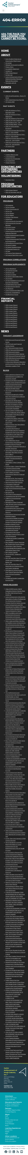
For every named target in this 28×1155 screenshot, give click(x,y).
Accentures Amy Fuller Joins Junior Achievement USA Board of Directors (14, 826)
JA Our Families (10, 207)
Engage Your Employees (12, 158)
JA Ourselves (9, 205)
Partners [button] (8, 1108)
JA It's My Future (10, 227)
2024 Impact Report (11, 190)
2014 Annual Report (11, 327)
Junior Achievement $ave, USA (14, 290)
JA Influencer (9, 288)
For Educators (12, 196)
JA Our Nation (9, 215)
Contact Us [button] (8, 1085)
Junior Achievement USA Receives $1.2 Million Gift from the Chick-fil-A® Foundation (15, 820)
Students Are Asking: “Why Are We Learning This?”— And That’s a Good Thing (15, 420)
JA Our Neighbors (10, 268)
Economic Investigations (12, 292)
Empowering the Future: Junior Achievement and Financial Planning (14, 510)
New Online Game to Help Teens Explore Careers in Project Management (15, 742)
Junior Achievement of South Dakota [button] (12, 1138)
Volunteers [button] (9, 1096)
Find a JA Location (10, 1141)
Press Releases (10, 585)
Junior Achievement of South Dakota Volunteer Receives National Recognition (14, 79)
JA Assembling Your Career (13, 284)
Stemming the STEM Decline (14, 482)
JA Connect (8, 278)
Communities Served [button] (11, 1120)
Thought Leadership (13, 336)
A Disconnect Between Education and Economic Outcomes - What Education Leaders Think (15, 364)
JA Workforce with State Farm (14, 434)
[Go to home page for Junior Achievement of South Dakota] (11, 4)
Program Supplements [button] (12, 1104)
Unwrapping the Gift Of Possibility (15, 496)
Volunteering (11, 175)
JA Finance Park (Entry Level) (14, 255)
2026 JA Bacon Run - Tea (12, 122)
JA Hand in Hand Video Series (14, 276)
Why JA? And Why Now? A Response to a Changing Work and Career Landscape (14, 566)
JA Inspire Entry (10, 229)
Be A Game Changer (11, 552)
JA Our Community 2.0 (12, 209)
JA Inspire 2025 (9, 146)
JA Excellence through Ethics (14, 243)
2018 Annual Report (11, 319)
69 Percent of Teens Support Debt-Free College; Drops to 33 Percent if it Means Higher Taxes (14, 633)
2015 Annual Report (11, 325)
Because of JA (9, 492)
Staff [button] (6, 1116)
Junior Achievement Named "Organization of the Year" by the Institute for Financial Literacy (15, 774)
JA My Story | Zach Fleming (13, 546)
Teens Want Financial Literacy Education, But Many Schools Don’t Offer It (14, 452)
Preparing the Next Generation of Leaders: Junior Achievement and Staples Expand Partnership (15, 382)
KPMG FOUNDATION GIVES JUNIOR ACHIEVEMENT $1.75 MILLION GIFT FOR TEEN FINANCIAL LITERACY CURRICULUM (14, 994)
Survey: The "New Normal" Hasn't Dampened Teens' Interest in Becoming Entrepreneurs (15, 780)
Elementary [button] (8, 1130)
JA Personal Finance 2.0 (12, 249)
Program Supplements (14, 264)
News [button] (6, 1125)
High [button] (6, 1133)
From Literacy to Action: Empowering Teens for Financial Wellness (14, 474)
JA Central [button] (22, 1148)
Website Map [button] (14, 1148)
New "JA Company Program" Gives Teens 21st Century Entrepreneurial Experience (13, 936)
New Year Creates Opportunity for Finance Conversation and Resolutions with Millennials (15, 958)
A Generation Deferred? (12, 484)
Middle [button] (7, 1131)
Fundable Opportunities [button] (12, 1110)
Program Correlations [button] (11, 1106)
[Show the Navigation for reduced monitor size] (3, 10)
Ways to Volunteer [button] (11, 1098)
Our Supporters (10, 160)
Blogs (6, 370)
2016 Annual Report (11, 323)
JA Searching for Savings (12, 286)
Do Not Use (8, 75)
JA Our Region (9, 213)
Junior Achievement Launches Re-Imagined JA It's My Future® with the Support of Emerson (14, 639)
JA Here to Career (10, 274)
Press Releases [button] (9, 1123)
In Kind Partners (10, 156)
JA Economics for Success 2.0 (14, 221)
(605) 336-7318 (8, 1087)
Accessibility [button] (6, 1148)
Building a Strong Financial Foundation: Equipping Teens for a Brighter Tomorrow (15, 446)
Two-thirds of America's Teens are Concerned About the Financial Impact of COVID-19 (15, 736)
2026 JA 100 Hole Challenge (13, 120)
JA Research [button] (9, 1122)
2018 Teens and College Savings (14, 354)
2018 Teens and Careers (12, 352)
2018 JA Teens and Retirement (14, 350)
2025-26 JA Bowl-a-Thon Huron (14, 118)
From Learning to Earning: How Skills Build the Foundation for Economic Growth (14, 376)
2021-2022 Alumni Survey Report (15, 358)
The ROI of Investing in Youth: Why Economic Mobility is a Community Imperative (14, 406)
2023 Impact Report (11, 309)
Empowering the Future (12, 532)
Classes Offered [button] (10, 1099)
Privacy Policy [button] (20, 1146)
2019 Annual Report (11, 317)
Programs (8, 201)
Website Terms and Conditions (14, 65)
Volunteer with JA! (10, 83)
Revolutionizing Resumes (12, 526)
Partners (8, 150)
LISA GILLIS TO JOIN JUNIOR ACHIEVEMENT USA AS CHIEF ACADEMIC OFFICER (14, 1034)
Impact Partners (10, 162)
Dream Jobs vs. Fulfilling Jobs (14, 486)
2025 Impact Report (11, 73)
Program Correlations (14, 260)
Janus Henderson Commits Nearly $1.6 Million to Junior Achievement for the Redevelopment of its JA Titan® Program (14, 846)
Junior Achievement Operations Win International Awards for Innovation (14, 665)
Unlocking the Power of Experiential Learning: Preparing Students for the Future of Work (14, 430)
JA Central (8, 63)
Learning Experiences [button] (13, 1128)
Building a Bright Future (12, 524)
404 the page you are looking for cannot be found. (14, 36)
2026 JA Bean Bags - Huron (13, 124)
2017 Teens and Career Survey (14, 348)
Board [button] (7, 1118)
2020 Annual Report (11, 315)
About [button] (7, 1114)
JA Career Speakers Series (13, 247)
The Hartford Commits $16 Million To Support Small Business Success (15, 768)
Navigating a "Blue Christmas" (14, 502)
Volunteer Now (9, 180)
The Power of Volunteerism (13, 494)
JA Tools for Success (11, 270)
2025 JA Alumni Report (12, 360)
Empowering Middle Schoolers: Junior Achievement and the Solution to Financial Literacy (14, 520)
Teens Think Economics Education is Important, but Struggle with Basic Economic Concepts (15, 794)
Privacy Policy (9, 67)
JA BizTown (8, 219)
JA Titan (7, 251)
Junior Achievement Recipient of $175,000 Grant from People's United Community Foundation (15, 922)
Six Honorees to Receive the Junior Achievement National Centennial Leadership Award (14, 854)
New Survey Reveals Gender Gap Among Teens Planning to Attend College (15, 952)
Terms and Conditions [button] (9, 1146)
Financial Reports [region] (10, 1112)
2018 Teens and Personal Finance (15, 356)
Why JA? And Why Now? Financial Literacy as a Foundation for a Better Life (15, 560)
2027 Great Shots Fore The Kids (14, 100)
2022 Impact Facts (10, 311)
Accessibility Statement (12, 69)
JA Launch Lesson (10, 245)
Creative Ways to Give (11, 154)
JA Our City (8, 211)
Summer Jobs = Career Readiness (15, 466)
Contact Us (8, 71)
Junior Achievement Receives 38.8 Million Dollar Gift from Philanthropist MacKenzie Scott (14, 651)
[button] (6, 1151)
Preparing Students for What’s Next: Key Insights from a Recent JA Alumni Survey (15, 396)
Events (6, 87)
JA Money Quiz (9, 272)
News (5, 331)
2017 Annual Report (11, 321)
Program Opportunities (11, 185)
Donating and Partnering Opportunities (11, 169)
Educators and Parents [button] (13, 1102)
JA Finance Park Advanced (13, 253)
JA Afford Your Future (11, 294)
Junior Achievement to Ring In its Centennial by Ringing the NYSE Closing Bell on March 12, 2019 (15, 645)
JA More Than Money (11, 217)
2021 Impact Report (11, 313)
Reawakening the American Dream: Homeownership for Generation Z (13, 458)
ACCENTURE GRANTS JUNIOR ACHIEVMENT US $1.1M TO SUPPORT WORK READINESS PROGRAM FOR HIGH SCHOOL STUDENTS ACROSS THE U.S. (14, 1018)
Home (5, 50)
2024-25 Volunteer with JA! (13, 192)
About (5, 54)
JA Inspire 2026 (9, 102)
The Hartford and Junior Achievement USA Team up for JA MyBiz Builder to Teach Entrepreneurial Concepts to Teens (15, 697)
